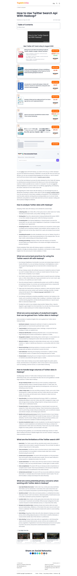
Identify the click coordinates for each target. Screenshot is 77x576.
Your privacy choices (48, 573)
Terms (36, 573)
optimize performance (31, 414)
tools (54, 184)
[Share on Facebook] (31, 553)
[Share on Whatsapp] (40, 553)
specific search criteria (44, 177)
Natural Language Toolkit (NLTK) (42, 292)
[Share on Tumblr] (44, 553)
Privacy (40, 573)
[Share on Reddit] (42, 553)
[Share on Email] (46, 553)
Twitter (22, 171)
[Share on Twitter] (33, 553)
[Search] (56, 3)
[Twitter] (59, 573)
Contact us (55, 573)
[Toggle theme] (58, 154)
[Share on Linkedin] (35, 553)
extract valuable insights (53, 192)
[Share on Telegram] (37, 553)
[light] (59, 3)
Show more (22, 27)
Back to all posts (22, 7)
